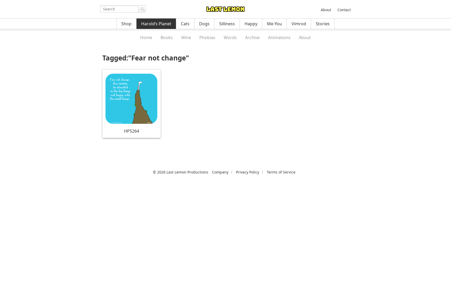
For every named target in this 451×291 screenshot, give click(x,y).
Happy (251, 24)
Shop (126, 24)
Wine (186, 37)
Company (220, 172)
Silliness (227, 24)
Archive (252, 37)
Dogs (204, 24)
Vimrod (299, 24)
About (326, 9)
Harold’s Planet (156, 24)
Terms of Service (281, 172)
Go (142, 9)
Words (230, 37)
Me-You (274, 24)
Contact (344, 9)
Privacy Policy (247, 172)
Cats (185, 24)
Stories (323, 24)
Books (167, 37)
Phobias (207, 37)
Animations (279, 37)
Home (146, 37)
